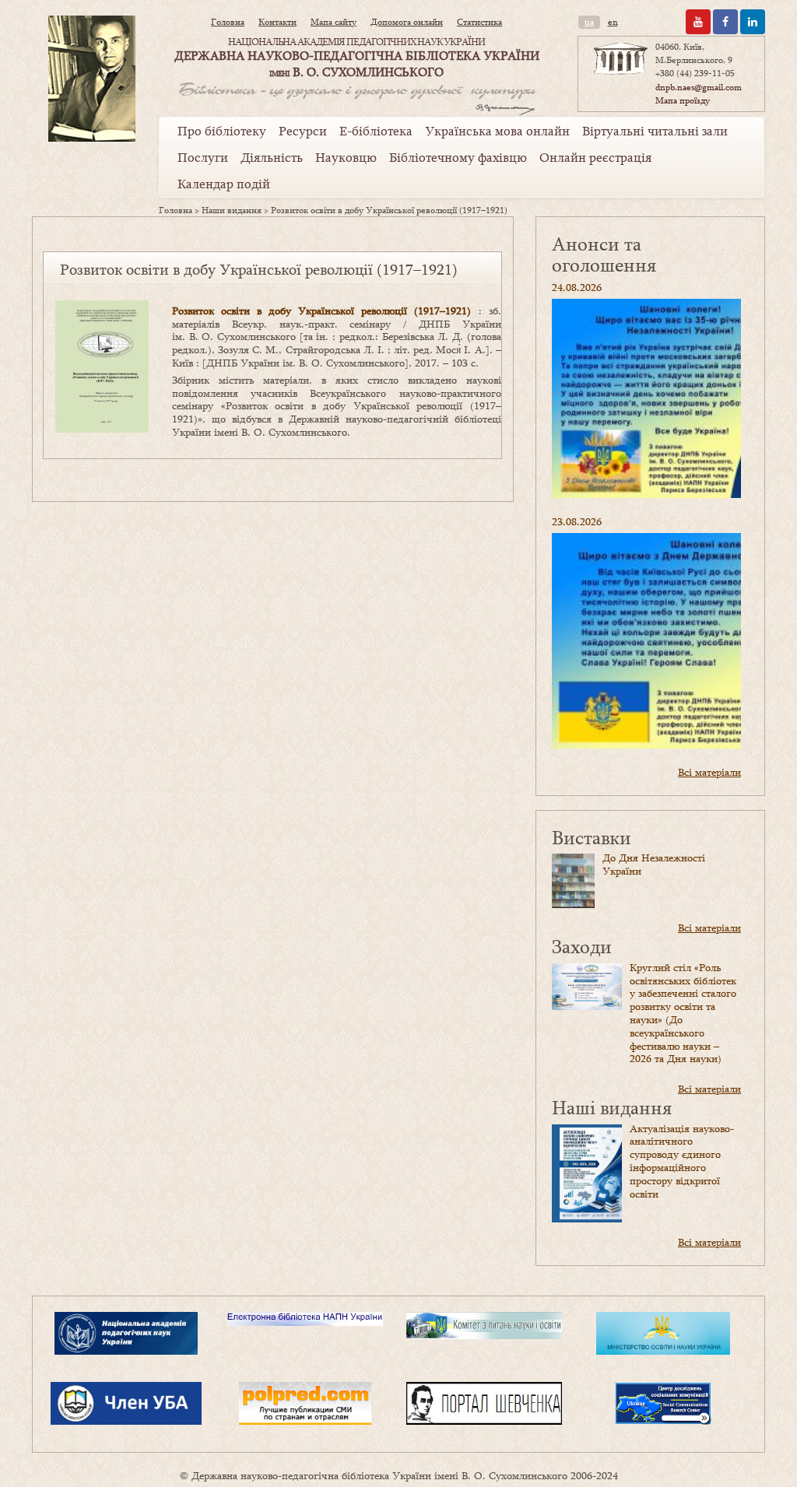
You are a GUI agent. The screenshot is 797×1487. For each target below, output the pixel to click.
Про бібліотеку (221, 130)
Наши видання (232, 210)
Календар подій (223, 183)
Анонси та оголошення (604, 254)
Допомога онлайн (406, 22)
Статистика (479, 22)
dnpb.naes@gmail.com (698, 87)
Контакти (277, 22)
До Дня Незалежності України (653, 864)
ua (589, 22)
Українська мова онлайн (497, 130)
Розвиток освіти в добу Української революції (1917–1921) (322, 310)
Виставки (591, 837)
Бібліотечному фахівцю (458, 157)
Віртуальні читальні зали (655, 130)
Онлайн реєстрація (595, 157)
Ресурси (303, 130)
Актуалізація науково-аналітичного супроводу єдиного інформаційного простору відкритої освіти (682, 1161)
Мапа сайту (333, 22)
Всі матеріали (709, 772)
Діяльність (272, 157)
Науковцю (346, 157)
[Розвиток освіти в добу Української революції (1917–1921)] (102, 365)
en (613, 22)
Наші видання (612, 1107)
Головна (227, 22)
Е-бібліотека (376, 130)
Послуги (202, 157)
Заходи (582, 946)
